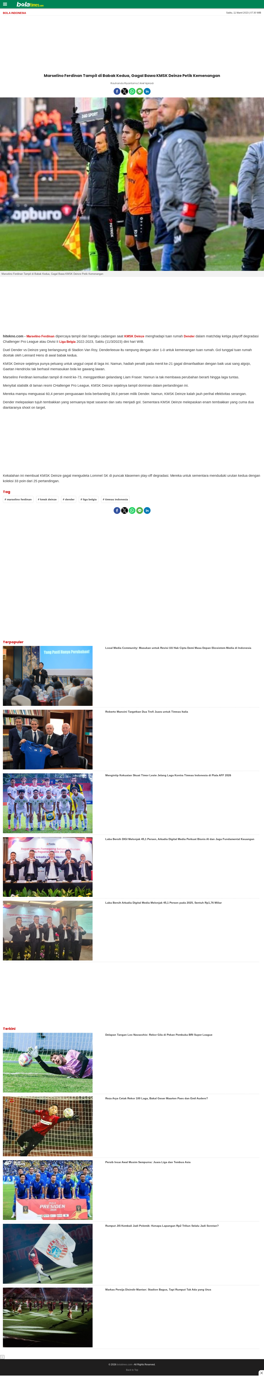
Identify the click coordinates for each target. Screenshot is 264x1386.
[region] (132, 44)
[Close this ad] (261, 1373)
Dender (189, 336)
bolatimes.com (124, 1364)
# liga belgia (89, 499)
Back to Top (132, 1370)
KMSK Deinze (134, 336)
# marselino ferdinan (18, 499)
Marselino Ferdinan (40, 336)
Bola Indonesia (14, 12)
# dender (68, 499)
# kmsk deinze (47, 499)
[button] (5, 4)
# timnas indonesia (115, 499)
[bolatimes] (30, 4)
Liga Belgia (67, 341)
